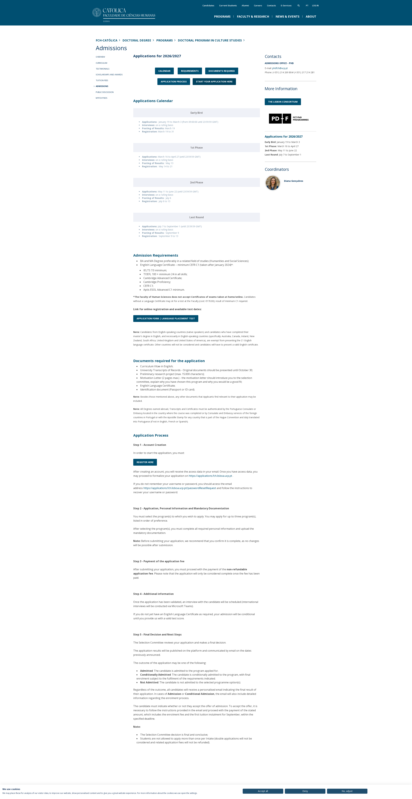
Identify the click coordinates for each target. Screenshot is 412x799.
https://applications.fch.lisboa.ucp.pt (210, 476)
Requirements (190, 70)
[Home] (128, 22)
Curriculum (101, 63)
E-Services (286, 5)
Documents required (222, 70)
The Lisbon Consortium (283, 101)
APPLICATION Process (174, 81)
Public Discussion (105, 92)
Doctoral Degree (136, 40)
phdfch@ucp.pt (280, 68)
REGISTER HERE (145, 462)
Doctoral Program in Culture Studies (210, 40)
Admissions (102, 86)
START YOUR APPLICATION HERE (214, 81)
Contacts (271, 5)
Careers (258, 5)
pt (307, 5)
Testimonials (102, 68)
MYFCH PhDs (101, 98)
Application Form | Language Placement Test (166, 318)
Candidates (208, 5)
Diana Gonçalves (293, 180)
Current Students (228, 5)
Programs (164, 40)
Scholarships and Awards (109, 74)
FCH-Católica (106, 40)
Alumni (245, 5)
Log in (315, 5)
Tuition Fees (102, 80)
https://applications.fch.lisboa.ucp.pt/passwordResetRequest (179, 488)
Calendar (164, 70)
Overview (100, 56)
